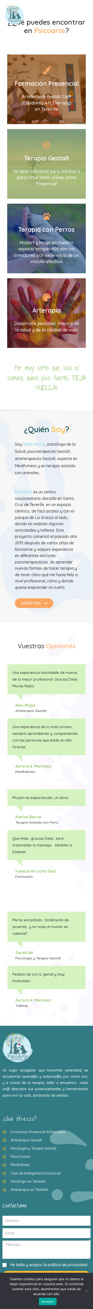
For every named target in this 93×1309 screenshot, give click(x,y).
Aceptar (47, 1302)
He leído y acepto (48, 1264)
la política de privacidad (65, 1264)
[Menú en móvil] (85, 15)
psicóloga (56, 444)
